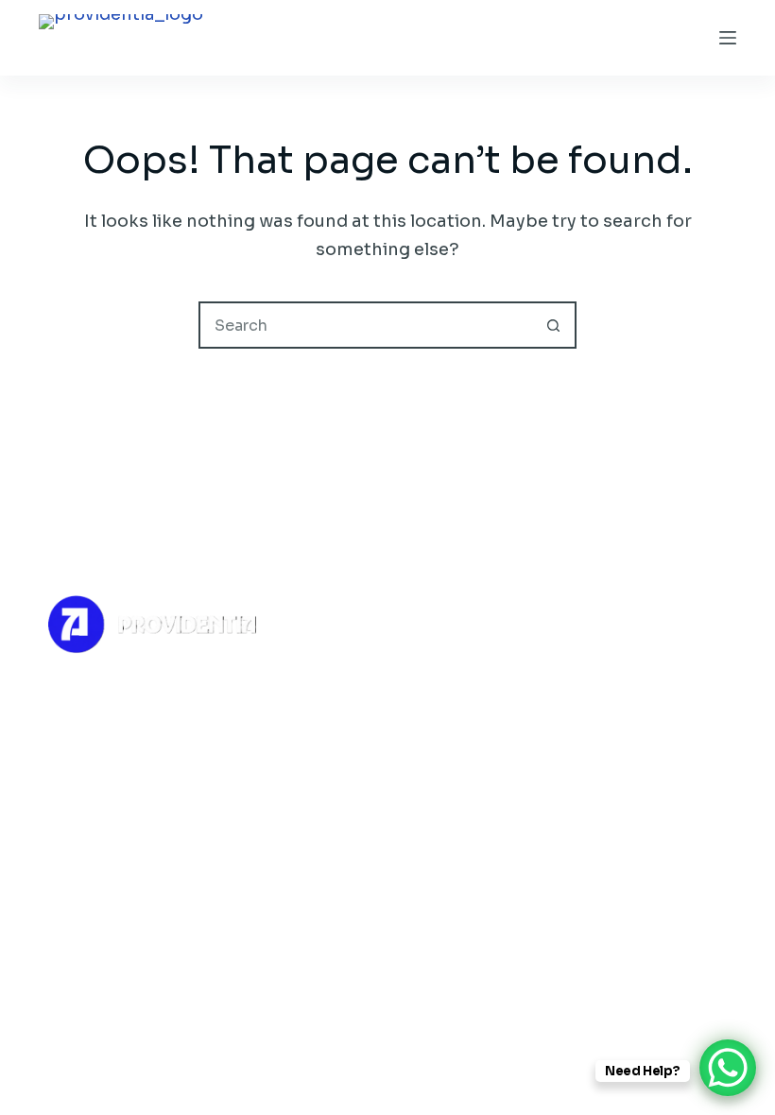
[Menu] (727, 37)
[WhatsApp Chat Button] (727, 1067)
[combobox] (365, 325)
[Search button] (553, 325)
